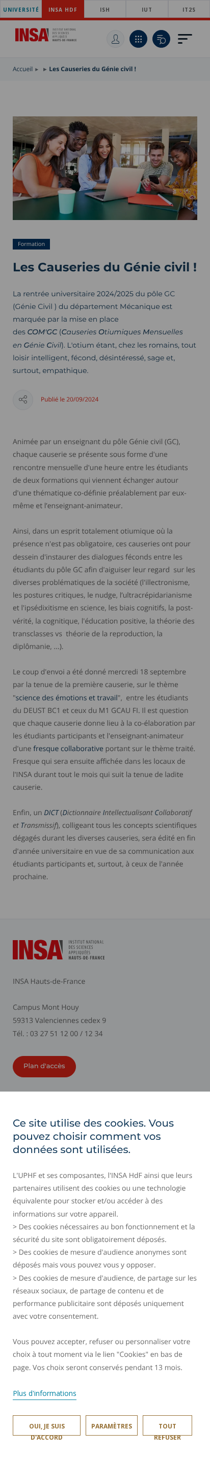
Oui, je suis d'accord (47, 1429)
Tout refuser (167, 1429)
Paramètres (111, 1426)
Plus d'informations (44, 1393)
